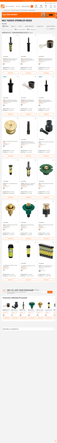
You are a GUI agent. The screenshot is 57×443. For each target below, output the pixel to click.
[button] (50, 28)
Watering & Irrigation (15, 10)
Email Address (36, 289)
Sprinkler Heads (32, 10)
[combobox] (26, 6)
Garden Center (7, 10)
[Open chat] (56, 15)
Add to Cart (10, 72)
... (2, 10)
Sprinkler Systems (24, 10)
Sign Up (50, 292)
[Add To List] (17, 35)
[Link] (10, 54)
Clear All (31, 32)
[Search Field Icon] (32, 6)
